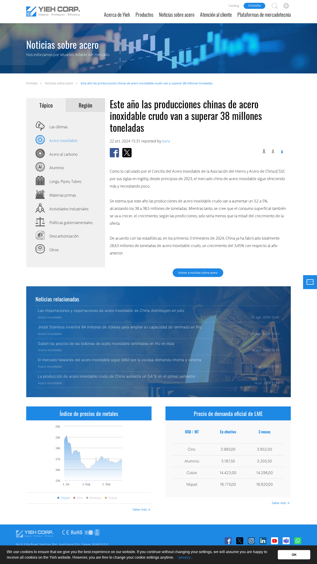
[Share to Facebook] (114, 152)
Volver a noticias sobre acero (198, 272)
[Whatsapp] (298, 541)
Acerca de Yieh (117, 14)
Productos (144, 14)
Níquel (65, 498)
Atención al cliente (216, 14)
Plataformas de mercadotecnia (264, 14)
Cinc (80, 498)
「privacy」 (184, 557)
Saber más (140, 509)
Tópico (46, 105)
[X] (240, 541)
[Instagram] (251, 541)
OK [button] (294, 555)
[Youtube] (274, 541)
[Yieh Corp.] (53, 12)
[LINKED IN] (263, 541)
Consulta (254, 5)
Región (85, 105)
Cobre (112, 498)
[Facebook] (228, 541)
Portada (31, 83)
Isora (166, 141)
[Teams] (286, 541)
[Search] (274, 5)
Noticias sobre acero (176, 14)
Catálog (234, 5)
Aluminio (95, 498)
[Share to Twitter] (127, 152)
